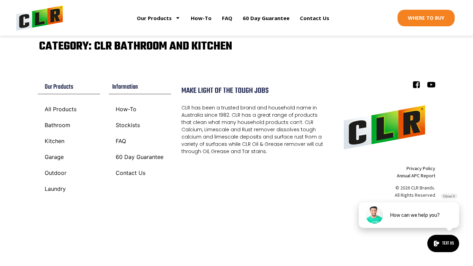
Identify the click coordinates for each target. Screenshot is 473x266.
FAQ (227, 18)
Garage (54, 156)
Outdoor (55, 172)
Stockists (128, 125)
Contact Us (314, 18)
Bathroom (57, 125)
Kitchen (54, 141)
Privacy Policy (421, 168)
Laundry (55, 188)
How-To (201, 18)
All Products (61, 109)
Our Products (154, 18)
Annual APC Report (416, 175)
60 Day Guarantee (266, 18)
